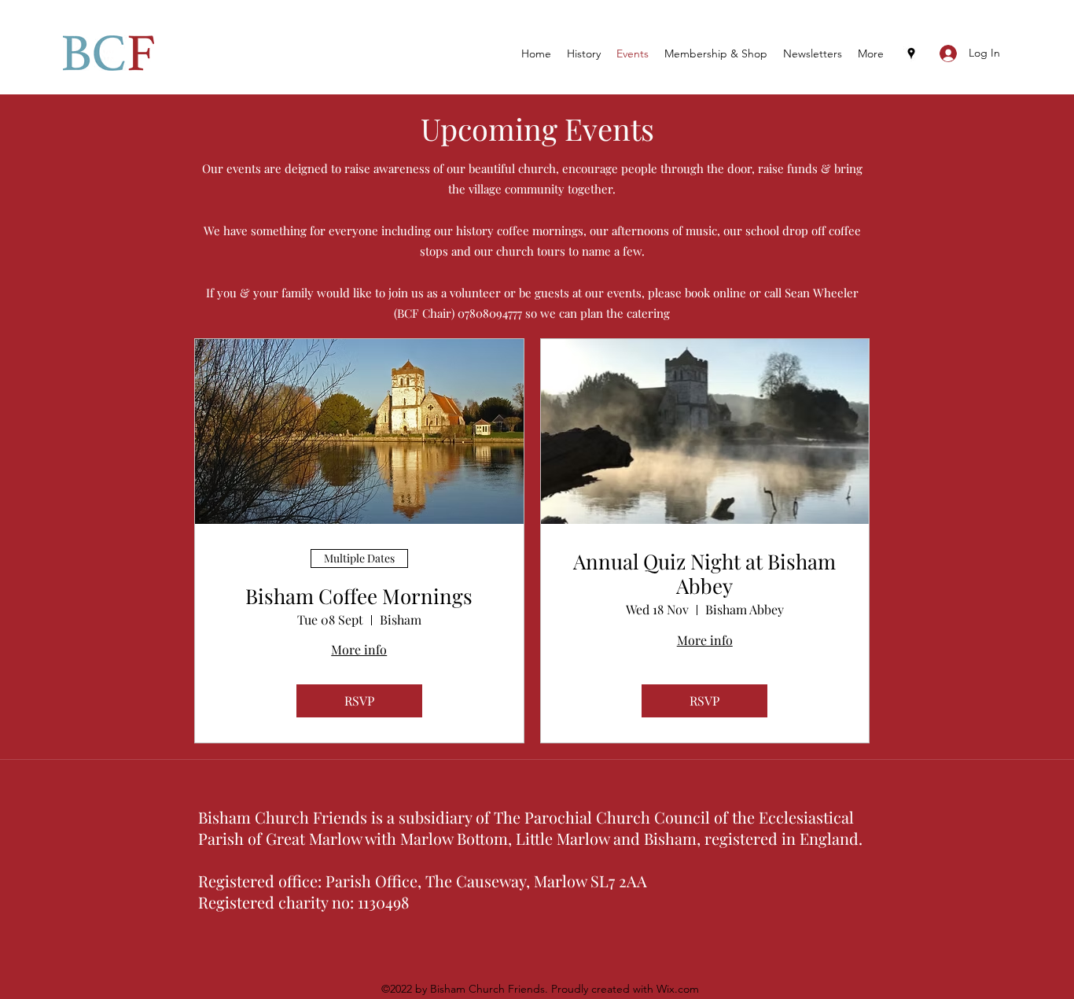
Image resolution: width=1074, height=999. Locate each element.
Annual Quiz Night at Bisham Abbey (704, 573)
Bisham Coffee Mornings (359, 596)
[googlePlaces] (911, 53)
